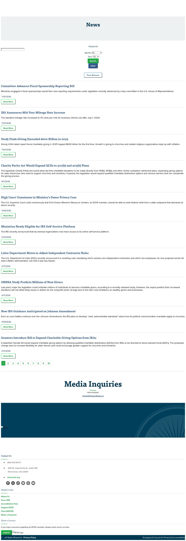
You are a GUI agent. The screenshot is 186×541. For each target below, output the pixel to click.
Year (90, 56)
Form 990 (5, 500)
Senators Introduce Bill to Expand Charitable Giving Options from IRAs (48, 337)
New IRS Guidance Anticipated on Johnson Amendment (38, 311)
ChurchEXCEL (7, 511)
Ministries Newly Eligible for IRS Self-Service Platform (38, 226)
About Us (5, 496)
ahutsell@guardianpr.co (93, 396)
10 (49, 363)
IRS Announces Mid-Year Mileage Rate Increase (33, 112)
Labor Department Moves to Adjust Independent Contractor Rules (45, 253)
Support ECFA (7, 507)
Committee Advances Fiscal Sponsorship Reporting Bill (37, 86)
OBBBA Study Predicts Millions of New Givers (32, 282)
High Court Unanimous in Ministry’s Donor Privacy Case (38, 197)
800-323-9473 (14, 462)
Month (88, 52)
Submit (6, 532)
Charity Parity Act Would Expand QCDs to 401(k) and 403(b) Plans (45, 165)
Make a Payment (8, 514)
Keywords (93, 46)
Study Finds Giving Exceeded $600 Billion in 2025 (34, 139)
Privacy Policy (29, 537)
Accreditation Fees (9, 503)
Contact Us (6, 455)
